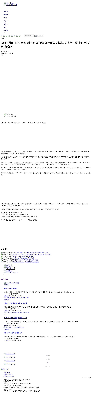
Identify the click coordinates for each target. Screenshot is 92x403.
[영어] (4, 36)
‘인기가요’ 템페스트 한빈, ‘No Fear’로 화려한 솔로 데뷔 (30, 252)
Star (5, 17)
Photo (6, 24)
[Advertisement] (8, 85)
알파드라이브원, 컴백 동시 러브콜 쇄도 (25, 260)
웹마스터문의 (8, 374)
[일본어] (7, 36)
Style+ (6, 21)
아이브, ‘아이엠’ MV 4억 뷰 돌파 (23, 256)
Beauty (6, 11)
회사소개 (7, 372)
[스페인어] (15, 36)
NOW (6, 30)
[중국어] (10, 36)
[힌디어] (17, 36)
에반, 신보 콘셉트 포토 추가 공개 (23, 258)
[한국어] (2, 36)
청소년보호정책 (9, 376)
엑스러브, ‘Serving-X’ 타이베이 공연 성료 (26, 262)
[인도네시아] (20, 36)
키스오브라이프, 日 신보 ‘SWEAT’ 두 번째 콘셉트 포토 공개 (32, 254)
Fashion (6, 14)
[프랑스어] (12, 36)
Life (5, 27)
